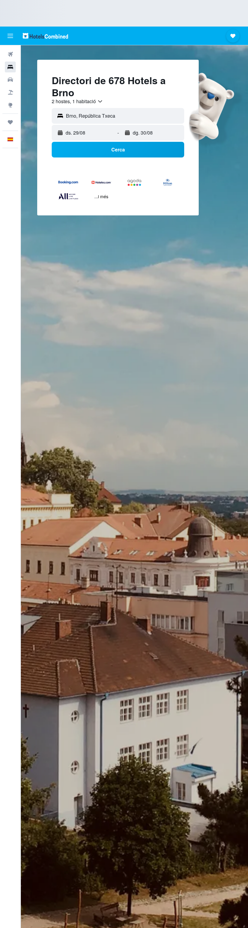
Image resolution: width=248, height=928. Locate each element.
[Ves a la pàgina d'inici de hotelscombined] (45, 36)
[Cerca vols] (10, 54)
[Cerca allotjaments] (10, 67)
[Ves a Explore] (10, 105)
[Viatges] (10, 122)
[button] (10, 36)
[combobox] (77, 101)
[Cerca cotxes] (10, 80)
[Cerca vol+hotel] (10, 92)
